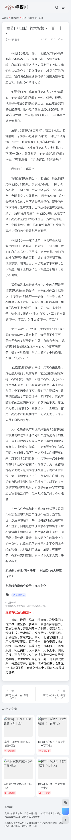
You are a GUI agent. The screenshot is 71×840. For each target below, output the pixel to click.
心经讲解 (32, 17)
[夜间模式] (65, 820)
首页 (6, 17)
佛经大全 (15, 17)
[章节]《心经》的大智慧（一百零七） (51, 743)
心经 (23, 17)
